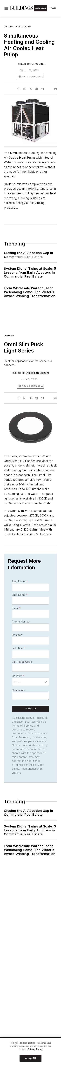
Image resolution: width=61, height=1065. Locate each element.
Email (16, 608)
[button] (6, 8)
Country (18, 676)
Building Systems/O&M (17, 26)
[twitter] (30, 88)
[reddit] (36, 88)
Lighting (9, 335)
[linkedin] (24, 88)
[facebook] (18, 88)
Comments (18, 690)
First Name (20, 581)
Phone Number (21, 621)
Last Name (20, 594)
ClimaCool (38, 63)
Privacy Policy (35, 1049)
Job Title (18, 648)
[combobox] (30, 682)
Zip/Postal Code (22, 661)
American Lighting (38, 372)
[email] (42, 88)
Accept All (30, 1058)
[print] (55, 88)
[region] (30, 1051)
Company (18, 635)
